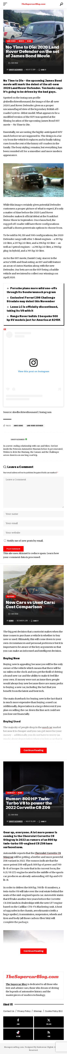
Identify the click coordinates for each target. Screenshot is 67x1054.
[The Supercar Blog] (33, 4)
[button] (6, 4)
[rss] (49, 1034)
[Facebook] (18, 1022)
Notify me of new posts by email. (25, 540)
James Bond (18, 425)
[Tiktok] (18, 1034)
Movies (21, 41)
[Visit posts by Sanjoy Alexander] (6, 440)
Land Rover (11, 41)
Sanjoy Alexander (16, 69)
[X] (49, 1022)
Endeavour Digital (45, 1047)
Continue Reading (33, 750)
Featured (10, 596)
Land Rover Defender (35, 425)
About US (8, 1004)
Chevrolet (11, 792)
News (29, 41)
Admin (11, 620)
